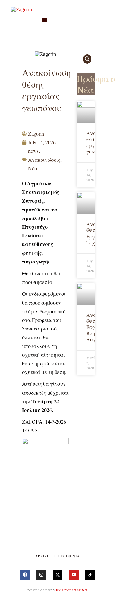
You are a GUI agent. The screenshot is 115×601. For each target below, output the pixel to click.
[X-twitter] (57, 575)
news (33, 150)
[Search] (87, 59)
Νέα (33, 168)
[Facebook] (25, 575)
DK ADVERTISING (72, 590)
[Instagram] (41, 575)
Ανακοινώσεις (44, 159)
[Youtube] (74, 575)
